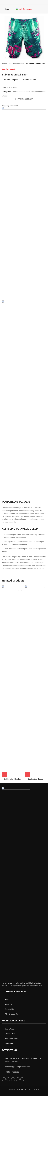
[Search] (45, 9)
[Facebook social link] (17, 2)
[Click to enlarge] (7, 55)
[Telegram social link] (20, 96)
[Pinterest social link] (30, 2)
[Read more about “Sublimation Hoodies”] (4, 774)
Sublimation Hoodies (12, 779)
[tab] (24, 99)
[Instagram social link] (24, 2)
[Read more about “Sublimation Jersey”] (27, 774)
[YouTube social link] (27, 2)
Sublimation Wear (16, 64)
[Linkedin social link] (17, 96)
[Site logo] (24, 9)
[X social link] (20, 2)
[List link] (24, 999)
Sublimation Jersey (35, 779)
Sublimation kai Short (35, 64)
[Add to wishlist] (20, 589)
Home (4, 64)
